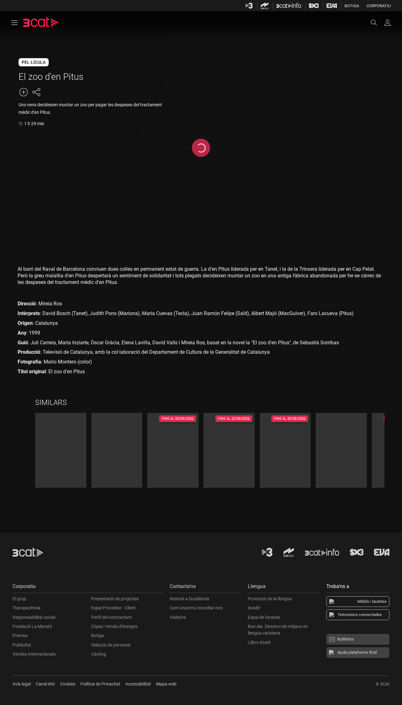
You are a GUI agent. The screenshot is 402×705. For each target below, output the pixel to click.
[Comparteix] (36, 92)
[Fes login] (387, 22)
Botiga (352, 5)
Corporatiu (379, 5)
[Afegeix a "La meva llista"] (24, 92)
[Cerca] (377, 22)
